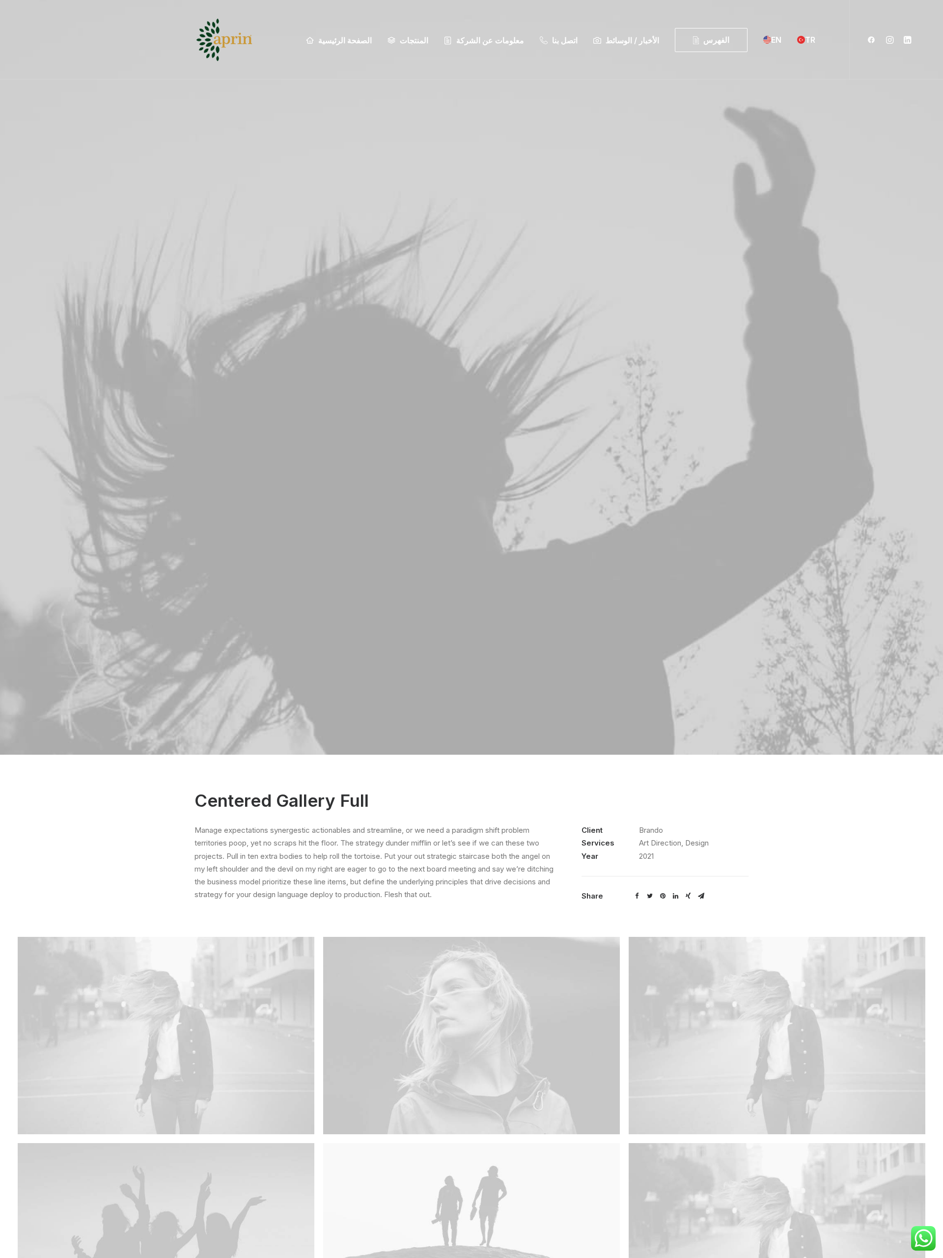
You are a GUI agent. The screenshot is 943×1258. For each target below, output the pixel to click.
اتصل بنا (565, 40)
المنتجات (414, 40)
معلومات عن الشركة (490, 40)
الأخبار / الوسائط (632, 40)
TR (810, 40)
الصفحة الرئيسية (345, 40)
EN (776, 40)
